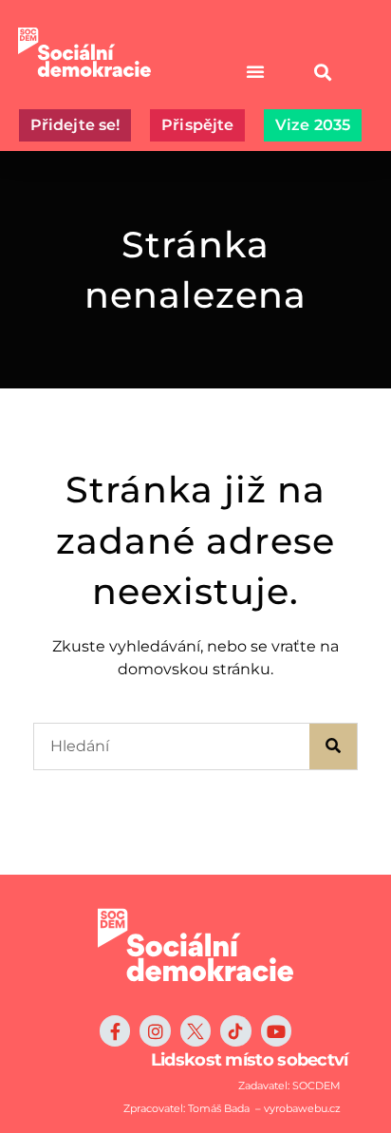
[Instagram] (155, 1030)
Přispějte (197, 125)
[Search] (333, 746)
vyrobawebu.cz (302, 1108)
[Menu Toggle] (255, 71)
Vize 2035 (312, 125)
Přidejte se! (75, 125)
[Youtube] (276, 1030)
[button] (323, 71)
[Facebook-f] (115, 1030)
